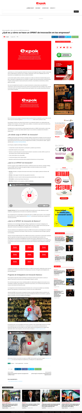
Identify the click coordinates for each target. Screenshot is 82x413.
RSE (42, 402)
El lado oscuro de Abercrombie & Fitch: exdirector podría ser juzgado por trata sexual (59, 248)
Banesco (29, 216)
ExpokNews (24, 407)
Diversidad (57, 255)
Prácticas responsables (6, 30)
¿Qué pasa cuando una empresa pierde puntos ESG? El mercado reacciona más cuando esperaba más (51, 405)
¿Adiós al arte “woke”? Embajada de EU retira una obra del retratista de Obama (60, 258)
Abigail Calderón (5, 407)
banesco (12, 363)
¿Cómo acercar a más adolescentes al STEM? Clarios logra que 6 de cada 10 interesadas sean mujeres (71, 405)
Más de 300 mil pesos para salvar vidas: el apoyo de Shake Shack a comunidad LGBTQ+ (60, 239)
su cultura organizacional (40, 328)
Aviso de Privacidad (68, 411)
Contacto (62, 411)
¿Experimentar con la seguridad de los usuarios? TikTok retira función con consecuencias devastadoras (59, 294)
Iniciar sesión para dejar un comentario (15, 381)
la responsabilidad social (28, 119)
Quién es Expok (51, 411)
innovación (26, 363)
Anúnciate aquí (57, 411)
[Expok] (5, 37)
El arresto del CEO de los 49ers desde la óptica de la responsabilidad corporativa (59, 272)
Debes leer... (57, 245)
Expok (8, 36)
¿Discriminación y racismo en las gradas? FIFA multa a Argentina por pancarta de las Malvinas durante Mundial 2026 (59, 283)
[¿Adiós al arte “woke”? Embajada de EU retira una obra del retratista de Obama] (69, 258)
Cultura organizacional (19, 363)
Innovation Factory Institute (19, 142)
